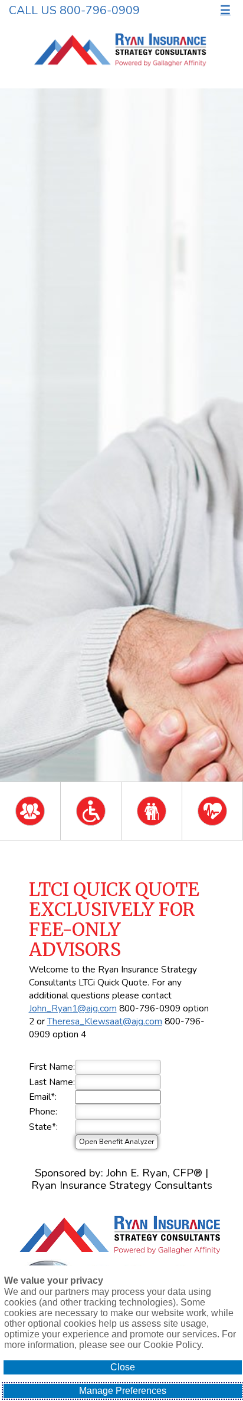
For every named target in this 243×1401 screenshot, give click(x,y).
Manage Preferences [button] (122, 1391)
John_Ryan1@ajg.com (73, 1008)
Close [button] (122, 1367)
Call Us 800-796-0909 (74, 10)
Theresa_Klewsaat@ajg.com (104, 1021)
